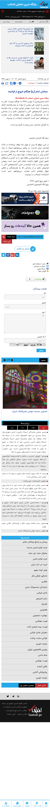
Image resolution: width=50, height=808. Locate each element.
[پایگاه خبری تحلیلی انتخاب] (44, 4)
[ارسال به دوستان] (6, 83)
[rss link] (18, 696)
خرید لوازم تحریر (40, 559)
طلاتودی (43, 610)
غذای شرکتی (42, 593)
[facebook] (8, 255)
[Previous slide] (12, 360)
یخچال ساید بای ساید (37, 553)
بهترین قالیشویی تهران (37, 649)
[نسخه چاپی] (2, 83)
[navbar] (47, 11)
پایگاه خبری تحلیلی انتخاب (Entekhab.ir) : (31, 98)
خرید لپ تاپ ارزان (39, 564)
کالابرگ (44, 604)
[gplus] (13, 255)
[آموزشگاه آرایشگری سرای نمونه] (25, 226)
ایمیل (44, 302)
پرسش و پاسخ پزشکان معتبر (35, 542)
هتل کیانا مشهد (40, 570)
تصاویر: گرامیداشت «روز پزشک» (34, 481)
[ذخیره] (11, 83)
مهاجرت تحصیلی (40, 615)
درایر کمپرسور (41, 598)
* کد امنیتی (41, 336)
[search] (3, 11)
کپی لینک (6, 241)
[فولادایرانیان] (25, 198)
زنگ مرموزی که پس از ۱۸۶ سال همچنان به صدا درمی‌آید (21, 44)
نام (45, 293)
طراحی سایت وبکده (38, 638)
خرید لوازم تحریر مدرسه (37, 547)
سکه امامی (42, 655)
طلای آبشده (42, 666)
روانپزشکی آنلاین (40, 672)
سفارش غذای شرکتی (38, 632)
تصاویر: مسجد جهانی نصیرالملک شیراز (29, 411)
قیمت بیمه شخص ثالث (37, 627)
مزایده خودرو (41, 644)
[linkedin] (17, 255)
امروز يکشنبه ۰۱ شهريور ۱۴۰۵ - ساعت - (30, 11)
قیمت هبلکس (41, 621)
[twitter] (3, 255)
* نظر (44, 312)
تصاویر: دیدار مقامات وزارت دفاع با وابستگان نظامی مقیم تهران (24, 525)
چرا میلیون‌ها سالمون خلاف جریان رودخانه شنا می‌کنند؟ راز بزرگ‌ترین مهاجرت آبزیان (20, 31)
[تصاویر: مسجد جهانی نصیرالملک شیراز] (25, 386)
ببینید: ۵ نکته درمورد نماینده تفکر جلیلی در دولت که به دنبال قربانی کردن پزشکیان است (24, 475)
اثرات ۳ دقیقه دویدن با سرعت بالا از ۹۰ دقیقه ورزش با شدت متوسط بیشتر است (20, 60)
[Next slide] (5, 360)
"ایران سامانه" (11, 714)
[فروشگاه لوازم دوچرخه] (25, 213)
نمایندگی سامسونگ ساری (36, 587)
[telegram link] (13, 696)
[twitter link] (8, 696)
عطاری (44, 581)
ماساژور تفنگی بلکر (39, 576)
